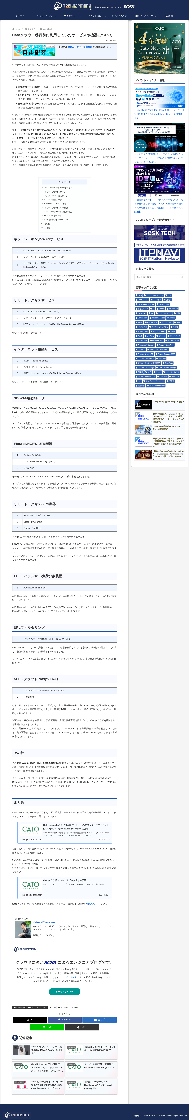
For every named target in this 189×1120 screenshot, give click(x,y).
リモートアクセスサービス (56, 192)
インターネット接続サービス (56, 196)
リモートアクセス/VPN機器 (56, 208)
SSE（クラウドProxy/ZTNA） (57, 220)
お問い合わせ (92, 904)
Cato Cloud (20, 1008)
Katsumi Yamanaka (44, 922)
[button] (82, 1027)
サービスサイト (69, 977)
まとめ (47, 228)
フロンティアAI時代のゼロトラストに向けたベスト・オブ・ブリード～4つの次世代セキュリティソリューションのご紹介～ (159, 158)
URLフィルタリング (53, 216)
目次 (60, 181)
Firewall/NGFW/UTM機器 (55, 204)
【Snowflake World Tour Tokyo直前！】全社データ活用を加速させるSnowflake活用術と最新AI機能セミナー (159, 114)
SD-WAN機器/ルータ (53, 200)
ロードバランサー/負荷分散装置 (58, 212)
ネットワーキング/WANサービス (58, 188)
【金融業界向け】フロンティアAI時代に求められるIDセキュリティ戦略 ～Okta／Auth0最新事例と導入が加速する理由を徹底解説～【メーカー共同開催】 (158, 206)
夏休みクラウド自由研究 (80, 47)
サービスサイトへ (64, 991)
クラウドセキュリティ (38, 1008)
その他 (47, 224)
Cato (54, 1008)
